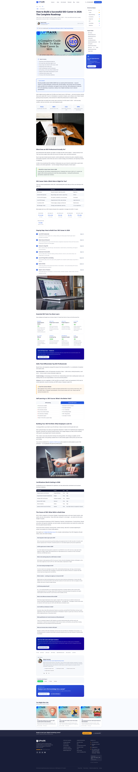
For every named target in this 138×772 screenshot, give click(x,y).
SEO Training (53, 652)
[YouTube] (45, 752)
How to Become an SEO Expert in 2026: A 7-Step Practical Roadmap (61, 28)
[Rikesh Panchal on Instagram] (46, 673)
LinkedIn (45, 681)
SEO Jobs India (68, 652)
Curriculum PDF (98, 733)
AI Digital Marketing (66, 742)
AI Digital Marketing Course (50, 532)
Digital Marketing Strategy (92, 49)
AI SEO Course (65, 743)
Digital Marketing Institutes (92, 45)
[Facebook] (37, 752)
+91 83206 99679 (90, 2)
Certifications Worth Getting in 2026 (45, 73)
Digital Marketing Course (92, 36)
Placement (69, 2)
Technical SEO (90, 38)
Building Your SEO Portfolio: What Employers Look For (48, 71)
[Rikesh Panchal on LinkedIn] (44, 673)
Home (37, 6)
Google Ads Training (66, 747)
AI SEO (97, 47)
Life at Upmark (63, 2)
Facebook (55, 681)
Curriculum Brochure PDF (81, 745)
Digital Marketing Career (60, 652)
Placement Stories (80, 747)
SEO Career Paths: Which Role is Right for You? (47, 63)
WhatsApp (40, 681)
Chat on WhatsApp (56, 693)
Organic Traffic (90, 51)
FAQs (78, 748)
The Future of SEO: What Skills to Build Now (47, 74)
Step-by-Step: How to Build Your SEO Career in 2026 (48, 64)
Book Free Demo (98, 2)
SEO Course (47, 652)
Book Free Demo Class (43, 693)
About (58, 2)
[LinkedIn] (42, 752)
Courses (52, 2)
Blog (74, 2)
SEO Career (42, 652)
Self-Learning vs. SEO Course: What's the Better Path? (48, 69)
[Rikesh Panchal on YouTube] (49, 673)
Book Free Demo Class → (43, 647)
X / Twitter (50, 681)
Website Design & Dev (67, 750)
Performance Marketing (67, 748)
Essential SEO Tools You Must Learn (45, 66)
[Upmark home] (40, 2)
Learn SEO (74, 652)
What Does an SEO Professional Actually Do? (47, 61)
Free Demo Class (80, 742)
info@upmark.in (94, 747)
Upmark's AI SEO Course (54, 441)
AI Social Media (66, 745)
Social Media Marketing (91, 40)
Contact (77, 2)
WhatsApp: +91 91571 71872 (96, 745)
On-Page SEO (90, 43)
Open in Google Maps (94, 762)
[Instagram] (40, 752)
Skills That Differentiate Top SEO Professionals (47, 68)
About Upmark (79, 750)
